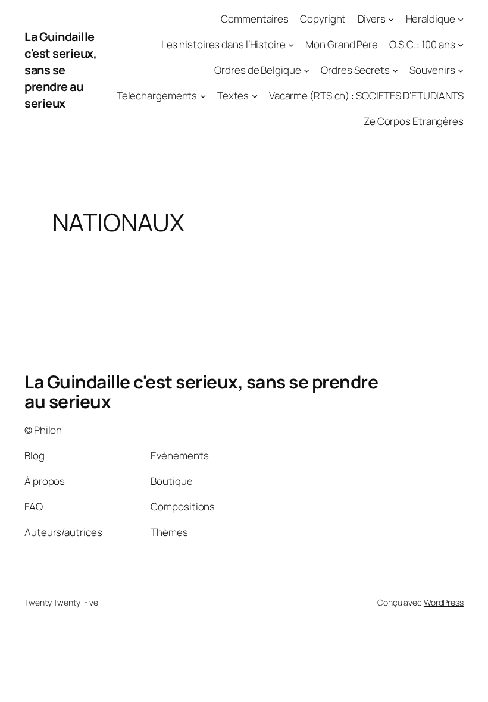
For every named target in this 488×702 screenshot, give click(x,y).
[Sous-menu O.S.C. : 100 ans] (461, 45)
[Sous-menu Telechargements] (203, 96)
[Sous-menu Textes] (255, 96)
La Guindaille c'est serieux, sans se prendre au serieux (60, 70)
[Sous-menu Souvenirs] (461, 70)
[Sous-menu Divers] (391, 19)
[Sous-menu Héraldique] (461, 19)
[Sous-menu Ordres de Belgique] (306, 70)
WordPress (444, 602)
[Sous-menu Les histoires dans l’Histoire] (291, 45)
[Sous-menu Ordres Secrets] (395, 70)
